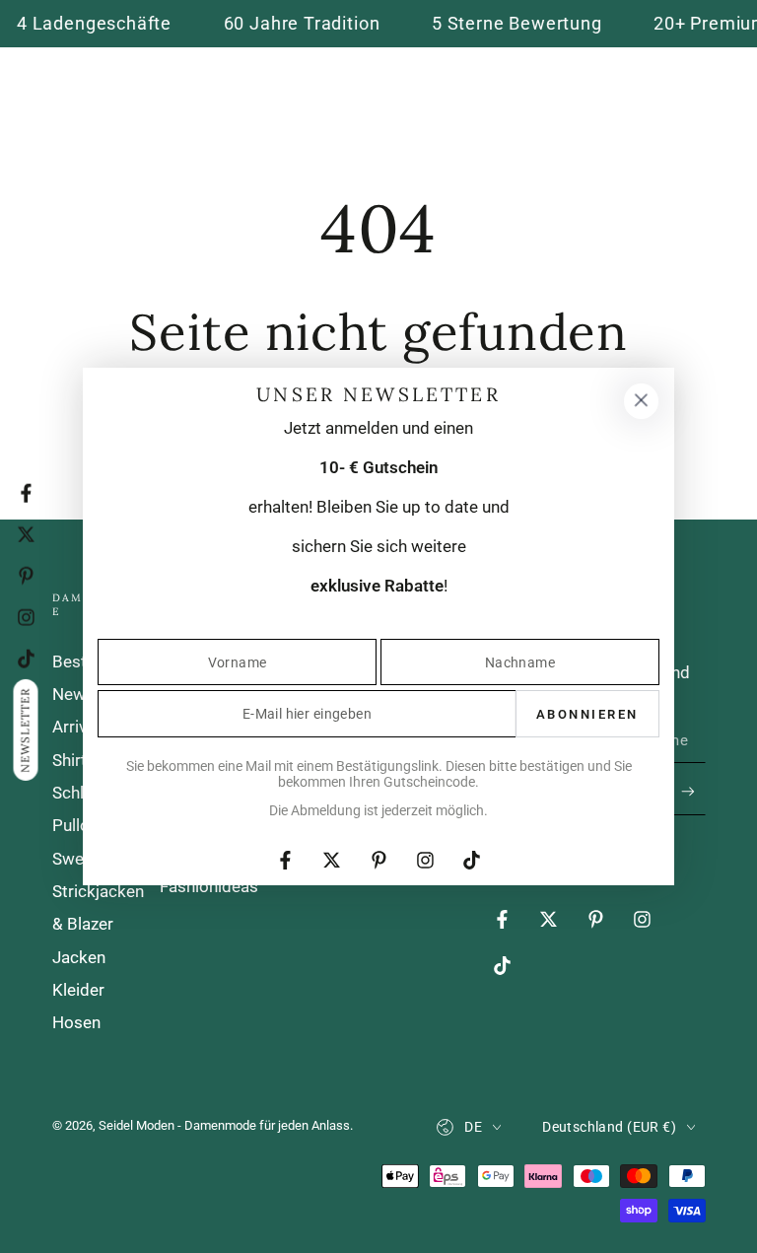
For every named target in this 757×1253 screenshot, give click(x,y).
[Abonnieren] (693, 790)
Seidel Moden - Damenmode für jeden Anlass (224, 1125)
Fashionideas (209, 886)
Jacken (78, 957)
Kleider (78, 990)
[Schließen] (640, 401)
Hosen (76, 1022)
